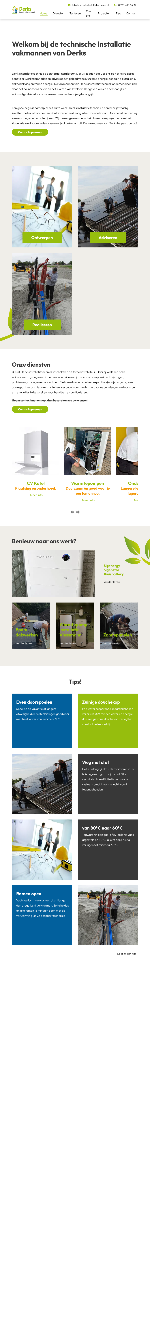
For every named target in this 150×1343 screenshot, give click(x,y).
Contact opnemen (30, 184)
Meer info (36, 546)
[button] (72, 563)
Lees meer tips (126, 1005)
